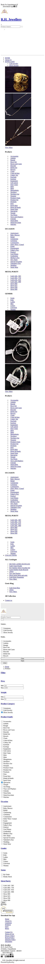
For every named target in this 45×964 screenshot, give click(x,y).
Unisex (12, 306)
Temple (12, 213)
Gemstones (7, 628)
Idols (12, 186)
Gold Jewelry (7, 630)
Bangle (12, 160)
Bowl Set (13, 162)
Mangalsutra (14, 190)
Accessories (14, 156)
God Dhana (14, 254)
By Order (6, 874)
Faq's (6, 926)
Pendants (13, 202)
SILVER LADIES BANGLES (19, 564)
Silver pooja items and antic (18, 575)
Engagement (14, 248)
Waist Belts (14, 221)
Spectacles (13, 211)
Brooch (12, 169)
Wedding (13, 265)
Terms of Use (9, 934)
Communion (14, 243)
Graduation (14, 256)
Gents (12, 298)
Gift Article (14, 183)
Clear (22, 658)
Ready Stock (7, 877)
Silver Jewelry (8, 632)
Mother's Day (14, 258)
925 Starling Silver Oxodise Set (19, 568)
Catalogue (8, 923)
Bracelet (13, 166)
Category (3, 624)
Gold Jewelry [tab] (13, 63)
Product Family (7, 717)
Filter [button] (3, 673)
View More (9, 147)
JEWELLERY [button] (10, 62)
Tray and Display (15, 573)
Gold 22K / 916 (15, 280)
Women (13, 309)
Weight (3, 692)
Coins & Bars (14, 173)
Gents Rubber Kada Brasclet (18, 570)
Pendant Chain (15, 198)
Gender (4, 848)
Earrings (13, 179)
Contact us (8, 600)
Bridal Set (13, 168)
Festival (13, 252)
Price (3, 681)
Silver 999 (13, 289)
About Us (8, 60)
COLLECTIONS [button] (11, 555)
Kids (12, 300)
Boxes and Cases (16, 164)
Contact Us (8, 932)
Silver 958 (13, 287)
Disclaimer (8, 941)
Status (3, 870)
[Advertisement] (22, 42)
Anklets (13, 158)
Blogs (7, 928)
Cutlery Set (14, 175)
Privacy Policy (10, 936)
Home (7, 667)
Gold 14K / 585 (15, 276)
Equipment (14, 181)
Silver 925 (13, 285)
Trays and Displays (16, 217)
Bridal (12, 237)
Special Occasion (16, 261)
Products (8, 925)
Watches (13, 224)
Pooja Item (14, 205)
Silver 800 (13, 284)
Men (12, 304)
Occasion (4, 802)
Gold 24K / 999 (15, 282)
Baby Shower (15, 235)
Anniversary (14, 233)
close (4, 663)
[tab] (22, 624)
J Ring (11, 571)
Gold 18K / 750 (15, 278)
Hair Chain (14, 185)
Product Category (8, 704)
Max (2, 688)
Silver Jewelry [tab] (14, 65)
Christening (14, 239)
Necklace (13, 192)
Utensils (13, 219)
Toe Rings (13, 215)
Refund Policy (10, 938)
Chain (12, 171)
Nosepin (13, 196)
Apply (22, 661)
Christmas (13, 241)
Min (2, 685)
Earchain (13, 177)
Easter (12, 246)
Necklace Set (14, 194)
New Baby (14, 260)
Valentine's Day (15, 263)
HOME (7, 58)
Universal (13, 307)
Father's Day (14, 250)
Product (3, 636)
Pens (12, 203)
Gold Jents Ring (14, 588)
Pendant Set (14, 200)
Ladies (12, 302)
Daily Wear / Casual (17, 244)
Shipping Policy (10, 940)
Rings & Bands (15, 207)
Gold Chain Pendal (15, 566)
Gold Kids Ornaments (16, 577)
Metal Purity (6, 881)
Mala (12, 188)
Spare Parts (14, 209)
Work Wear (14, 267)
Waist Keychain (15, 222)
